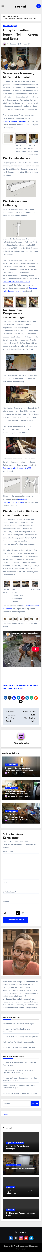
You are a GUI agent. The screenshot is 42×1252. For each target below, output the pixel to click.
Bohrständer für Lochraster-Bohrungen (18, 1024)
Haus (18, 1165)
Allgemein (10, 1143)
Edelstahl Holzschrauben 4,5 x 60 (16, 282)
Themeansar (21, 1249)
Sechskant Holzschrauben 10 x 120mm (18, 468)
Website (6, 902)
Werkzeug (20, 1143)
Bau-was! (20, 6)
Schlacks (13, 44)
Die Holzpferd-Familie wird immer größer (18, 1042)
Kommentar (8, 852)
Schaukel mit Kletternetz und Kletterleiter (19, 1047)
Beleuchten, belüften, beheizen (24, 1093)
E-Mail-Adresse (9, 892)
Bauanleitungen (10, 26)
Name (5, 882)
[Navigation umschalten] (2, 6)
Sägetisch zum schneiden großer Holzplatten (20, 1037)
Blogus (32, 1246)
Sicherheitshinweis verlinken (14, 121)
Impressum (7, 1114)
